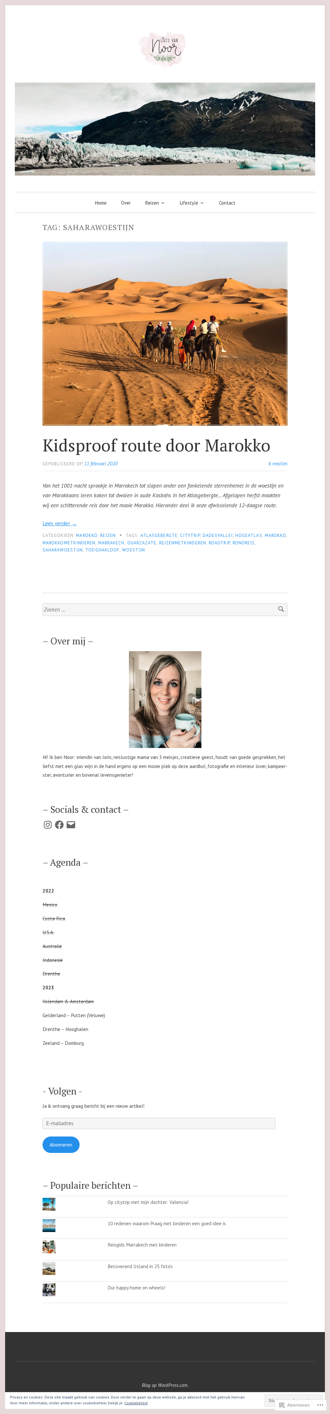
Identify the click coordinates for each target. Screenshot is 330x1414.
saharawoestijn (63, 550)
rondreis (244, 543)
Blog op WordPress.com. (165, 1385)
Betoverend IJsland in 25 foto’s (140, 1266)
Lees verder (60, 523)
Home (101, 203)
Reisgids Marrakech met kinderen (142, 1244)
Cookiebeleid (136, 1402)
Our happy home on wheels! (136, 1287)
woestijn (133, 550)
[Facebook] (59, 825)
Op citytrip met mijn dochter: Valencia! (148, 1202)
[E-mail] (71, 825)
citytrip (190, 535)
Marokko (87, 535)
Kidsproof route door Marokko (156, 445)
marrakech (111, 543)
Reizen (152, 203)
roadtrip (219, 543)
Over (126, 203)
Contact (227, 203)
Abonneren (61, 1144)
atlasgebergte (159, 535)
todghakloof (102, 550)
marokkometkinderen (69, 543)
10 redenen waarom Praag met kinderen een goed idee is (167, 1223)
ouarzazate (142, 543)
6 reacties (277, 463)
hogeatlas (248, 535)
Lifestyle (189, 203)
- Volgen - (62, 1091)
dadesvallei (218, 535)
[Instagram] (48, 825)
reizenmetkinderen (182, 543)
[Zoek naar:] (165, 609)
